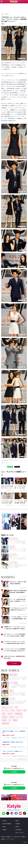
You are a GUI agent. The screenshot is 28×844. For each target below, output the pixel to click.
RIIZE (25, 710)
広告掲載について (9, 836)
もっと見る (14, 663)
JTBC (16, 707)
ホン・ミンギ (19, 717)
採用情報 (3, 839)
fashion (18, 823)
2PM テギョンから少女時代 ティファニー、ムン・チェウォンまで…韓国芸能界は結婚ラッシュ (7, 487)
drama (4, 829)
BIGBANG (4, 720)
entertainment (7, 823)
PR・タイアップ (19, 832)
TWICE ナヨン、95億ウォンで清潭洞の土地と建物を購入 (18, 582)
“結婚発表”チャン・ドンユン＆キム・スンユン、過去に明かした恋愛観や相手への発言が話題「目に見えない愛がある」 (15, 628)
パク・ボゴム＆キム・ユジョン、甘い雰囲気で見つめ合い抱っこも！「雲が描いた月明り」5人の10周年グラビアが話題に (18, 609)
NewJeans (12, 717)
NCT (10, 720)
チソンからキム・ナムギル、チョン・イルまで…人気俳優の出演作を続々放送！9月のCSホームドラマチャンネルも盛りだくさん (15, 642)
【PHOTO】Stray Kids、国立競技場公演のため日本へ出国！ (14, 657)
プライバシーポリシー (10, 839)
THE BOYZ (10, 713)
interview (18, 829)
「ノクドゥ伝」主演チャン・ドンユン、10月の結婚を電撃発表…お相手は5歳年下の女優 (18, 618)
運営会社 (3, 836)
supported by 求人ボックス (22, 759)
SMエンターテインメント (7, 707)
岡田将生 (15, 720)
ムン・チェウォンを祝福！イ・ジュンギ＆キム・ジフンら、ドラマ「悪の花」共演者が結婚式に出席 (20, 487)
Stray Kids (19, 710)
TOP (2, 14)
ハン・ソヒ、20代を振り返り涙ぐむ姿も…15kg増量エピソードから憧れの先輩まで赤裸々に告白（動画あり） (18, 600)
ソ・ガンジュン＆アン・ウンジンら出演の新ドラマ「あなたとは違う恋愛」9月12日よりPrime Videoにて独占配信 (15, 650)
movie (17, 820)
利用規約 (23, 836)
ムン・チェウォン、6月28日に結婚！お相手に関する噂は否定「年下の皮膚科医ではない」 (21, 502)
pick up (5, 820)
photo (17, 826)
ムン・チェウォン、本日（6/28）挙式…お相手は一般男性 (7, 502)
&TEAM (3, 713)
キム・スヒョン (5, 710)
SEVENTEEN (4, 717)
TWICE (12, 710)
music (4, 826)
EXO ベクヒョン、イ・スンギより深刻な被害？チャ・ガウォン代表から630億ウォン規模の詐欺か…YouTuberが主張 (15, 635)
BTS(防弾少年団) (18, 713)
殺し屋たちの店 (5, 723)
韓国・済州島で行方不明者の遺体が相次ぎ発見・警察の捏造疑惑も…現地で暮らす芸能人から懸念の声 (18, 591)
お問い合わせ (17, 836)
